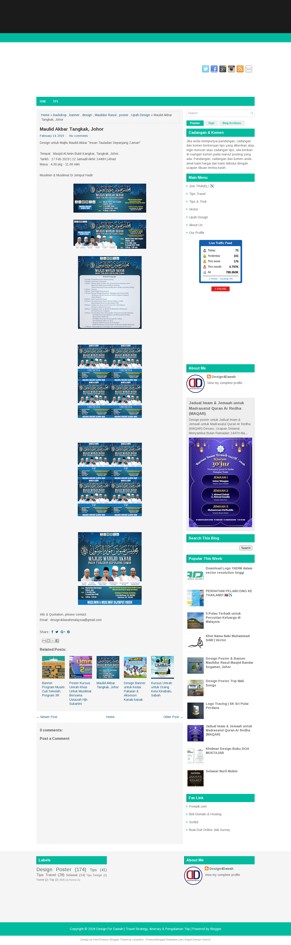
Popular (195, 123)
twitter (80, 70)
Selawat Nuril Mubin (222, 771)
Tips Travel (197, 194)
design (87, 115)
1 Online (213, 278)
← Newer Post (46, 717)
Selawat (72, 875)
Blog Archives (232, 123)
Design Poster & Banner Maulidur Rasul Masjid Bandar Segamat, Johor (229, 662)
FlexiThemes (100, 939)
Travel (40, 879)
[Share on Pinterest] (68, 632)
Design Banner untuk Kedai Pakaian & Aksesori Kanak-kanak (135, 691)
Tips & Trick (198, 201)
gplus (95, 70)
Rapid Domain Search (198, 939)
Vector (193, 209)
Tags (211, 123)
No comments (78, 135)
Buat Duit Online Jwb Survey (209, 830)
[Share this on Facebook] (52, 632)
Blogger (215, 929)
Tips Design (94, 875)
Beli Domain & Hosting (205, 814)
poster (123, 115)
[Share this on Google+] (63, 632)
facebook (42, 70)
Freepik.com (198, 806)
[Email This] (44, 640)
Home (43, 101)
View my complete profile (224, 383)
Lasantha (137, 939)
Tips (55, 101)
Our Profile (196, 232)
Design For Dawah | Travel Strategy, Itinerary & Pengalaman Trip (83, 83)
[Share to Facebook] (57, 640)
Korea (72, 879)
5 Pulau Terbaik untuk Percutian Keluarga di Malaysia (223, 617)
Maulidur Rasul (105, 115)
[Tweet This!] (57, 632)
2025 (62, 879)
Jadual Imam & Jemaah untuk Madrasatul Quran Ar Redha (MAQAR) (216, 408)
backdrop (60, 115)
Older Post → (173, 717)
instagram (61, 70)
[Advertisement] (145, 32)
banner (74, 115)
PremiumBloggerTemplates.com (164, 939)
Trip (51, 879)
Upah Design (140, 115)
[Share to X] (52, 640)
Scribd (193, 822)
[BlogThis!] (48, 640)
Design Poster (53, 869)
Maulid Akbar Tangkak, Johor (72, 129)
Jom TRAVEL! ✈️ (201, 186)
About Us (196, 225)
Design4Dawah (224, 377)
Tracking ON (226, 278)
